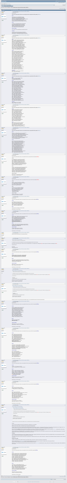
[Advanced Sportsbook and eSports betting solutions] (2, 20)
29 (19, 9)
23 (15, 9)
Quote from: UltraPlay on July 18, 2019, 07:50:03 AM (17, 406)
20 (13, 9)
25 (16, 9)
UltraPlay (3, 11)
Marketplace (8, 7)
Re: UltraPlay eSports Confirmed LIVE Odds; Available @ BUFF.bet (21, 11)
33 (22, 9)
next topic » (64, 8)
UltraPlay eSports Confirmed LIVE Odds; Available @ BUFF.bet (20, 7)
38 (25, 9)
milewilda (3, 232)
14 (9, 9)
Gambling (12, 7)
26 (17, 9)
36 (24, 9)
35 (23, 9)
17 (11, 9)
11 (7, 9)
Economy (6, 7)
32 (21, 9)
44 (29, 9)
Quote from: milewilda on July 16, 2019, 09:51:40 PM (17, 239)
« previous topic (61, 8)
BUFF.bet (39, 14)
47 (31, 9)
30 (20, 9)
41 (27, 9)
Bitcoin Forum (2, 7)
